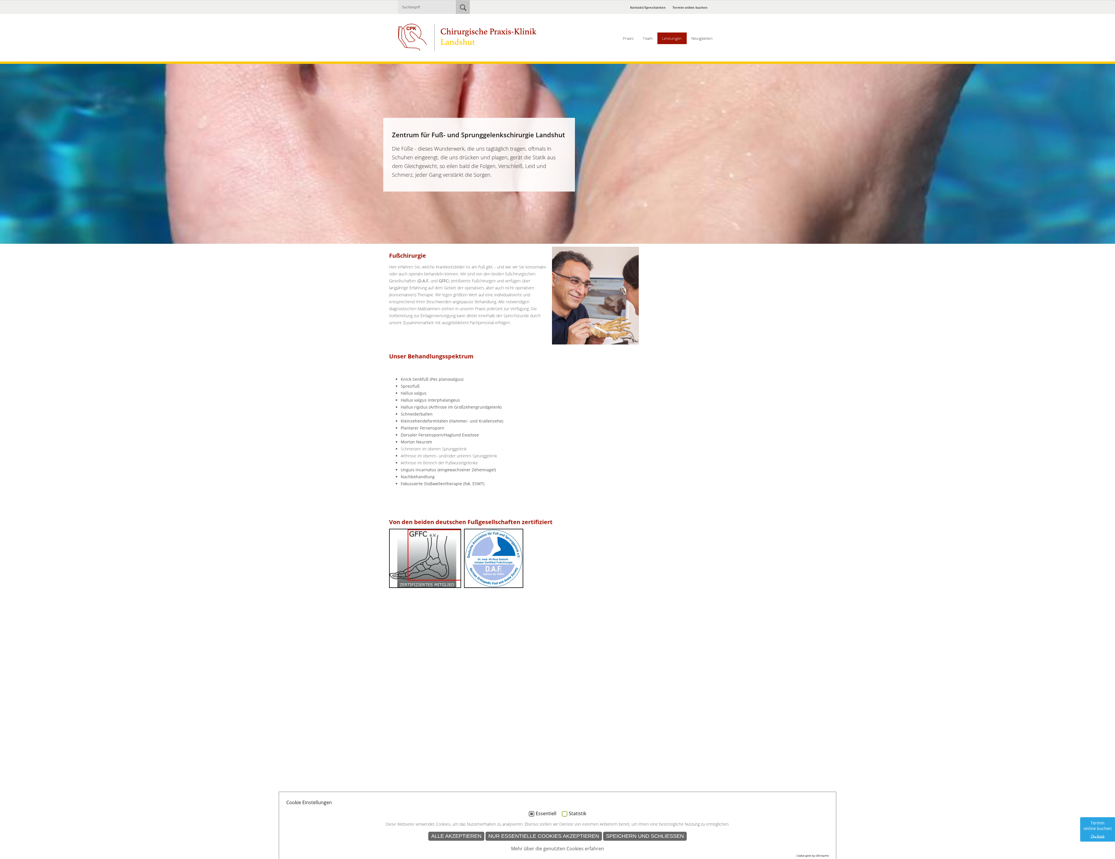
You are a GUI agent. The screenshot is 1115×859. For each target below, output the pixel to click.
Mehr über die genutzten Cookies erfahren (557, 848)
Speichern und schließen (645, 836)
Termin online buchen (689, 7)
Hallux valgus (414, 393)
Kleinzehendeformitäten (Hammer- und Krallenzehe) (452, 421)
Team (648, 38)
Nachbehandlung (418, 476)
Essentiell (546, 813)
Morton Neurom (416, 442)
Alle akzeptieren (456, 836)
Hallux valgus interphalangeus (430, 400)
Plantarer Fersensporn (422, 428)
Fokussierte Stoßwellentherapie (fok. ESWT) (442, 483)
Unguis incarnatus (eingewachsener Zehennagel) (448, 469)
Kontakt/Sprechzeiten (648, 7)
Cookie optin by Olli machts (812, 856)
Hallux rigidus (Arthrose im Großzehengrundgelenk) (451, 407)
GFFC (443, 281)
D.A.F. (423, 281)
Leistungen (672, 38)
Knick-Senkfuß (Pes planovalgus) (432, 379)
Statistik (577, 813)
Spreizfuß (410, 386)
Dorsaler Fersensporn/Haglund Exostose (440, 435)
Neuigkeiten (702, 38)
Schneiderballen (417, 414)
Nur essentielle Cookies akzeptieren (543, 836)
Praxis (628, 38)
